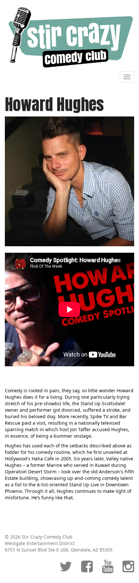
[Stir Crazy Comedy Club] (69, 37)
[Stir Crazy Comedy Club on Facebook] (87, 569)
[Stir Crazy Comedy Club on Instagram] (128, 569)
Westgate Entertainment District (40, 543)
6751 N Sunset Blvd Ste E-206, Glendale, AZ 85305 (58, 550)
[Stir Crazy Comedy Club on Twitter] (65, 569)
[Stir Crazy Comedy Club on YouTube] (107, 569)
